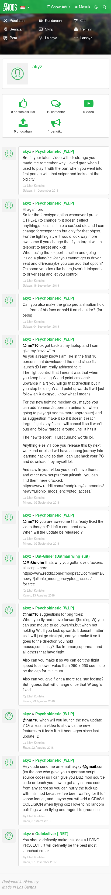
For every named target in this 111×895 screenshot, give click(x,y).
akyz (37, 66)
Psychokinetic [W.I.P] (54, 151)
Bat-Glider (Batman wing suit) (62, 556)
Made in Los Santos (19, 887)
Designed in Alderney (20, 881)
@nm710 (31, 345)
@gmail (89, 766)
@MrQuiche (33, 562)
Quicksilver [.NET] (51, 833)
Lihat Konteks (36, 185)
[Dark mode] (96, 6)
